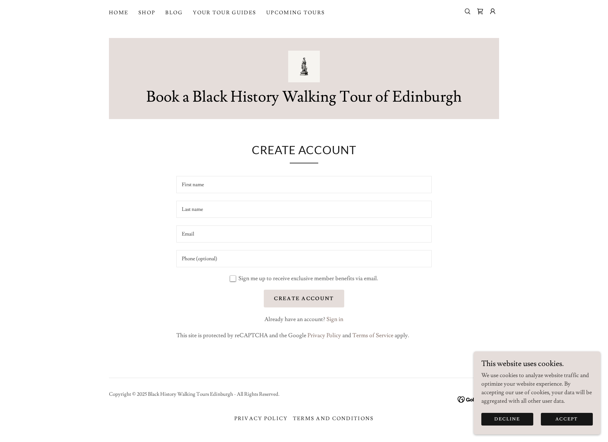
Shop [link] (146, 12)
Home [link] (118, 12)
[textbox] (303, 184)
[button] (492, 11)
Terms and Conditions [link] (333, 418)
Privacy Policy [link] (324, 335)
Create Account (304, 298)
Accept (566, 419)
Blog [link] (174, 12)
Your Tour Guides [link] (224, 12)
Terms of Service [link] (372, 335)
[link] (480, 11)
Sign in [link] (334, 319)
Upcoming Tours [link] (295, 12)
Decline (507, 419)
